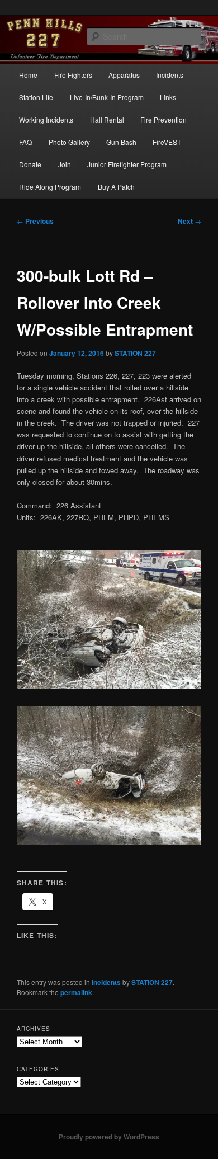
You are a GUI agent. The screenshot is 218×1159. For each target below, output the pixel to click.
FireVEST (167, 142)
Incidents (169, 74)
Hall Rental (107, 119)
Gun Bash (121, 142)
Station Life (36, 97)
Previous (35, 221)
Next (189, 221)
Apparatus (124, 74)
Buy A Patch (116, 186)
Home (28, 74)
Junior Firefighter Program (127, 164)
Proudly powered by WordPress (109, 1137)
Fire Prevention (163, 119)
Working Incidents (46, 119)
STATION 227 (135, 353)
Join (64, 164)
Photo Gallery (69, 142)
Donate (30, 164)
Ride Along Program (50, 186)
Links (168, 97)
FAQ (25, 142)
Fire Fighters (73, 74)
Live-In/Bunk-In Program (107, 97)
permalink (76, 992)
